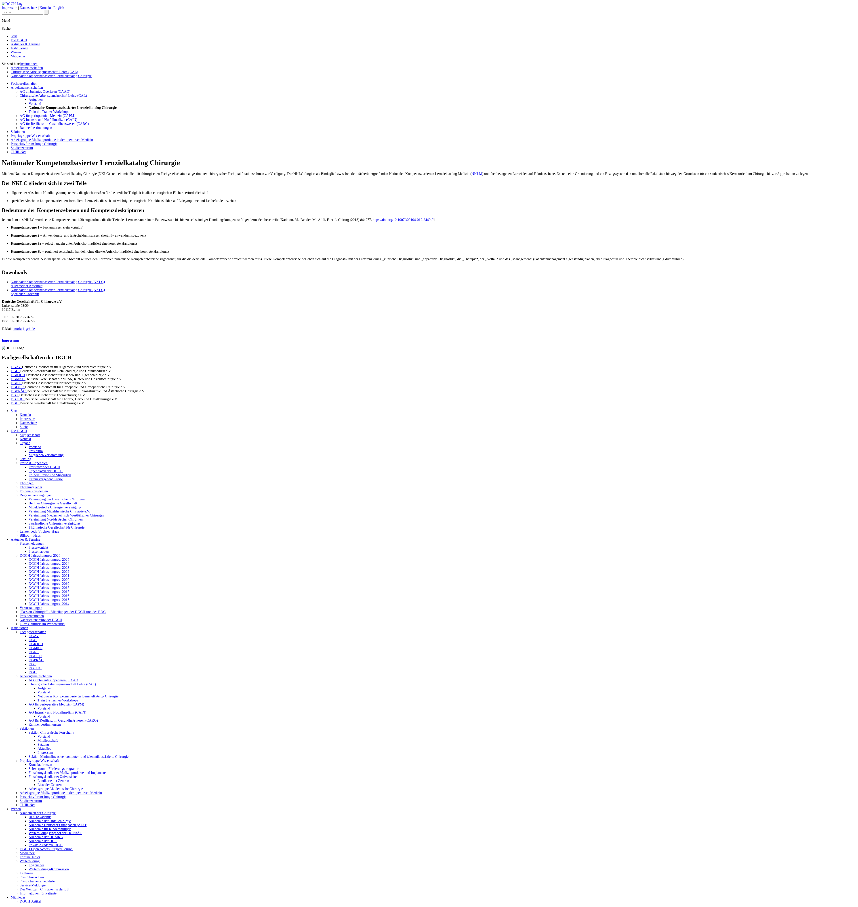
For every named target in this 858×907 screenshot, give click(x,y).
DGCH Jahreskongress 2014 (49, 604)
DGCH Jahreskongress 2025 (49, 559)
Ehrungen (27, 483)
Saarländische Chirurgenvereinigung (54, 523)
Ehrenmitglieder (31, 487)
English (58, 8)
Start (14, 36)
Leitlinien (26, 873)
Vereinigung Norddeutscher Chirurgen (56, 519)
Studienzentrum (22, 148)
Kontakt (45, 8)
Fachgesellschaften (24, 83)
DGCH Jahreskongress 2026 (40, 555)
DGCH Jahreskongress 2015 (49, 600)
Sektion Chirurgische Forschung (51, 732)
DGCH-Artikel (30, 901)
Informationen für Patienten (39, 893)
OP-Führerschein (32, 877)
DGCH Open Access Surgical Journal (46, 849)
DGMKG (18, 379)
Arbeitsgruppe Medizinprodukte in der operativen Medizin (52, 140)
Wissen (16, 52)
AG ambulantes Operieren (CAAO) (45, 91)
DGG (15, 371)
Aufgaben (36, 99)
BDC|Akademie (40, 817)
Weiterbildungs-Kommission (49, 869)
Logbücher (36, 865)
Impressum (9, 8)
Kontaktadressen (40, 764)
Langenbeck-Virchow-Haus (39, 531)
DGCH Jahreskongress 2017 (49, 592)
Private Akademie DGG (46, 845)
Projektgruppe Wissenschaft (30, 136)
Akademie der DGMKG (46, 837)
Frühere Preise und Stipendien (50, 475)
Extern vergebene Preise (46, 479)
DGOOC (18, 387)
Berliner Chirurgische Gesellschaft (53, 503)
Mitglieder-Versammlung (46, 455)
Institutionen (19, 48)
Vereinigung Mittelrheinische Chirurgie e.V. (59, 511)
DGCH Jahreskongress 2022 (49, 571)
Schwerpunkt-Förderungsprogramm (54, 769)
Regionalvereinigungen (36, 495)
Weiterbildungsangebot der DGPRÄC (55, 833)
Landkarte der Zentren (53, 781)
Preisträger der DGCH (44, 467)
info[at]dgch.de (24, 329)
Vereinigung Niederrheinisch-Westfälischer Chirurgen (66, 515)
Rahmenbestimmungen (36, 128)
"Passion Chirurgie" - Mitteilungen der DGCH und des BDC (63, 612)
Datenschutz (28, 8)
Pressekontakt (38, 547)
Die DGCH (19, 40)
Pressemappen (39, 551)
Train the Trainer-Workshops (49, 111)
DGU (15, 403)
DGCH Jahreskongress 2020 (49, 580)
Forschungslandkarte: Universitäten (53, 777)
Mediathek (27, 853)
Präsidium (36, 451)
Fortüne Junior (30, 857)
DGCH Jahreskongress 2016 (49, 596)
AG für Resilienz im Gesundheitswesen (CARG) (54, 124)
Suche (24, 427)
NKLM (476, 174)
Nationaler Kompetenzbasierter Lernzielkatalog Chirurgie (51, 76)
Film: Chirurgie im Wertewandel (42, 624)
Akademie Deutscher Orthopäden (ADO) (58, 825)
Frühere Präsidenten (34, 491)
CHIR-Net (18, 152)
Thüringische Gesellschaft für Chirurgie (56, 527)
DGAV (16, 367)
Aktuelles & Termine (25, 44)
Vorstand (35, 103)
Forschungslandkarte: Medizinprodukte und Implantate (67, 773)
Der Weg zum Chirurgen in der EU (44, 889)
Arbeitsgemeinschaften (27, 68)
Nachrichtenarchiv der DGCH (41, 620)
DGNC (16, 383)
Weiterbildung (30, 861)
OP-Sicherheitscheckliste (37, 881)
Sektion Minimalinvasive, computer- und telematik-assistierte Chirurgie (78, 756)
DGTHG (18, 399)
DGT (15, 395)
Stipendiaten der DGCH (46, 471)
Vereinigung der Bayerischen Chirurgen (57, 499)
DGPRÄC (19, 391)
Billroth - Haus (30, 535)
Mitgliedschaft (30, 435)
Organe (25, 443)
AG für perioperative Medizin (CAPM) (47, 116)
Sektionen (18, 132)
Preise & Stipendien (34, 463)
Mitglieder (18, 56)
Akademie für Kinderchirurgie (50, 829)
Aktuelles (44, 748)
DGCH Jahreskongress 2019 (49, 584)
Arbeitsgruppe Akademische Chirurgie (56, 789)
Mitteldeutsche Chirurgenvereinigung (55, 507)
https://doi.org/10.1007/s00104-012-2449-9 (403, 220)
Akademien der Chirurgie (38, 813)
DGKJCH (18, 375)
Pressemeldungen (32, 543)
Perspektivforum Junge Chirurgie (34, 144)
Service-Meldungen (33, 885)
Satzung (25, 459)
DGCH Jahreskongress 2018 (49, 588)
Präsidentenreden (32, 616)
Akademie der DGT (43, 841)
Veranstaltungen (31, 608)
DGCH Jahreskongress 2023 (49, 567)
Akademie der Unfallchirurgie (50, 821)
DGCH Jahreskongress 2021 (49, 575)
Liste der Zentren (50, 785)
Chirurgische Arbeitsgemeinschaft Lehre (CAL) (44, 72)
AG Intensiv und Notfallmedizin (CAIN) (48, 120)
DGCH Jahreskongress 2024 (49, 563)
